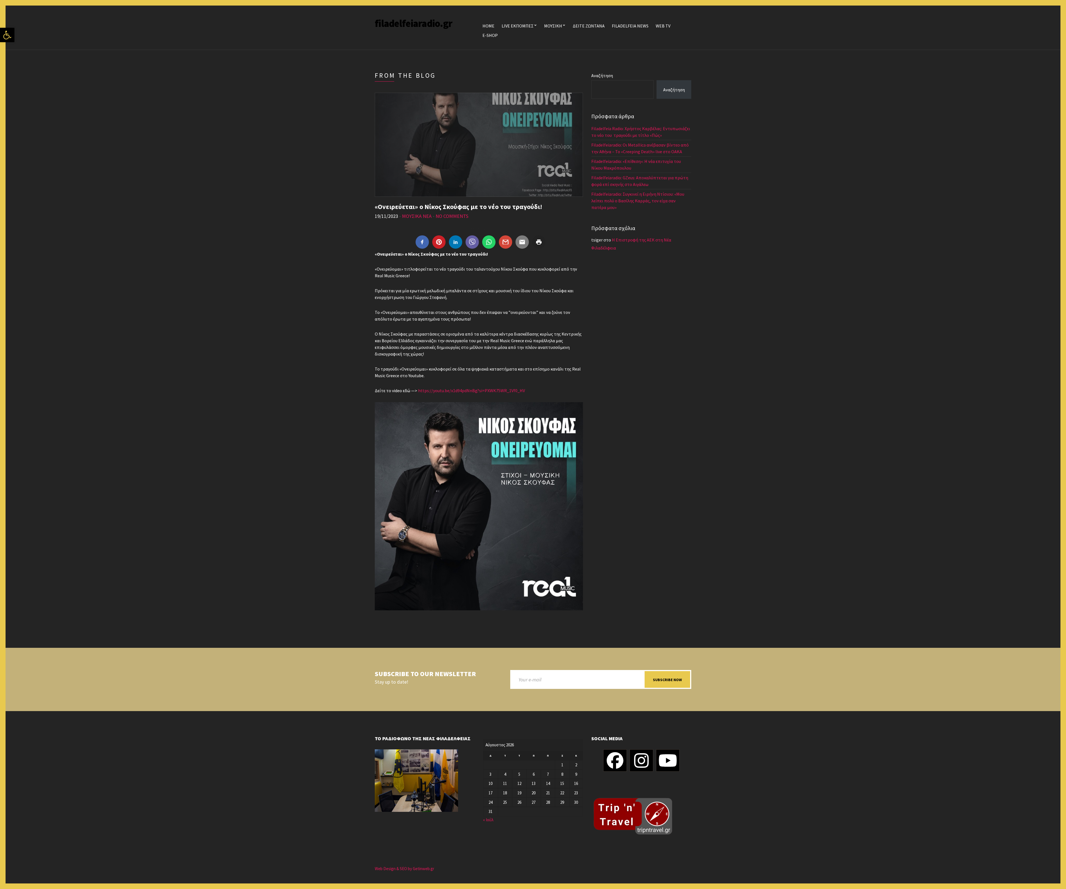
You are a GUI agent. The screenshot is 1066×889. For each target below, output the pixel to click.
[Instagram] (641, 760)
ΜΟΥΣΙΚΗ (553, 26)
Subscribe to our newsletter (425, 674)
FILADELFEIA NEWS (630, 26)
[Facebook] (615, 760)
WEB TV (663, 26)
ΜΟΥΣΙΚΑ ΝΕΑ (417, 216)
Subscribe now (667, 679)
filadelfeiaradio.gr (413, 23)
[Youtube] (668, 760)
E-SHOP (490, 35)
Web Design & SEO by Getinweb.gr (404, 868)
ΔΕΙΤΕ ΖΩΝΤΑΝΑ (589, 26)
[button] (7, 35)
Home (488, 26)
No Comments (452, 216)
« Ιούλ (488, 819)
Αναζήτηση (602, 75)
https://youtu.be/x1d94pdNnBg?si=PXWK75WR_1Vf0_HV (471, 390)
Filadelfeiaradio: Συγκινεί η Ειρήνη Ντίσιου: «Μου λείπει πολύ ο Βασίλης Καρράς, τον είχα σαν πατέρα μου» (637, 200)
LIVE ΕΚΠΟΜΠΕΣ (518, 26)
